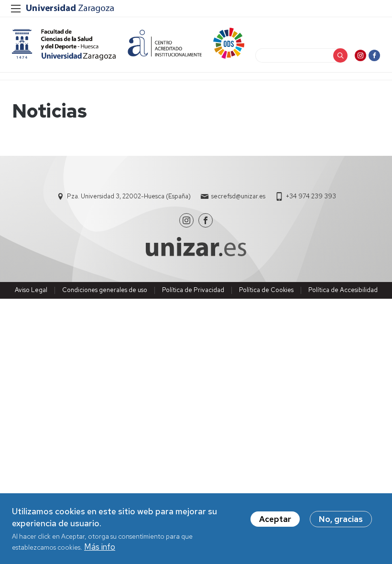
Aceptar (275, 519)
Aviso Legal (31, 290)
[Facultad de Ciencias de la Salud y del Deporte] (64, 44)
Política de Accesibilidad (343, 290)
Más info (99, 547)
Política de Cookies (266, 290)
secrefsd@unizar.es (238, 196)
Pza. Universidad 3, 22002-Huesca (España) (129, 196)
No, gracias (341, 519)
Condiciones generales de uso (104, 290)
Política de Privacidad (193, 290)
